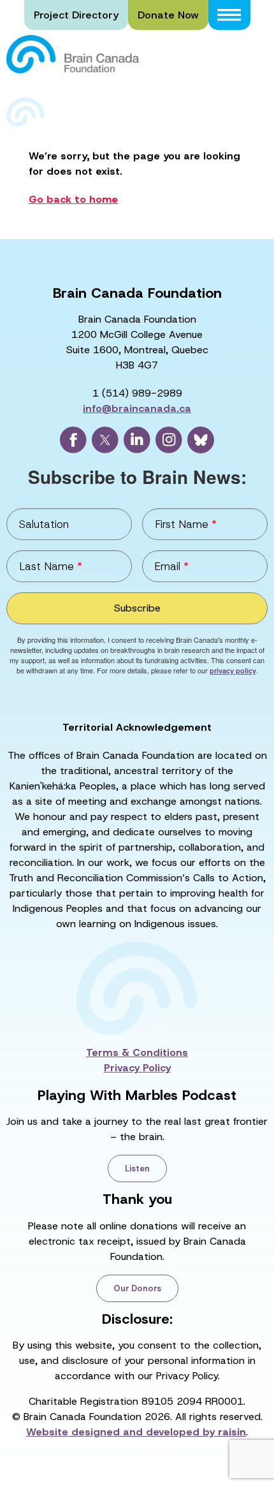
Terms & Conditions (137, 1052)
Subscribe (137, 608)
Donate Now (168, 15)
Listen (137, 1168)
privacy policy (233, 670)
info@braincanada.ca (137, 408)
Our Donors (137, 1288)
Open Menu (229, 15)
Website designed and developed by (136, 1432)
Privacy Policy (137, 1067)
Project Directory (76, 15)
